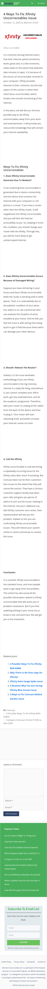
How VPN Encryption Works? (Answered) (21, 890)
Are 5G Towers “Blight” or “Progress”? (20, 835)
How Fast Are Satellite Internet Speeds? (21, 847)
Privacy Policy (19, 962)
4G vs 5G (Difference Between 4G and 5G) (22, 874)
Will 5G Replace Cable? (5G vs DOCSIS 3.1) (22, 853)
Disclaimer (31, 962)
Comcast (10, 710)
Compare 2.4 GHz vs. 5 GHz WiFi (18, 859)
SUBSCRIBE (23, 942)
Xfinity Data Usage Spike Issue (26, 681)
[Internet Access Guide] (11, 3)
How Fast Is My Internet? (14, 841)
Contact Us (42, 962)
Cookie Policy (6, 962)
